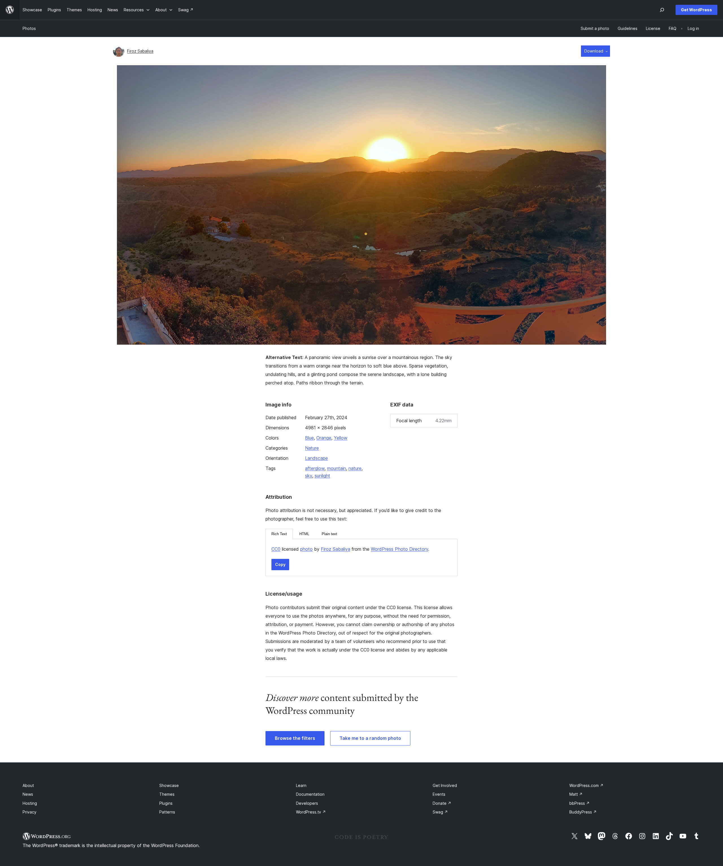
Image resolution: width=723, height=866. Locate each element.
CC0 (275, 549)
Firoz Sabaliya (140, 51)
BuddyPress (583, 812)
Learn (301, 785)
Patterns (167, 812)
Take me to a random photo (370, 738)
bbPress (579, 803)
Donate (442, 803)
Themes (167, 794)
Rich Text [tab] (279, 534)
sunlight (322, 475)
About (28, 785)
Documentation (310, 794)
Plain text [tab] (329, 534)
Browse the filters (295, 738)
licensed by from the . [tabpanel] (350, 549)
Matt (576, 794)
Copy (280, 564)
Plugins (166, 803)
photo (306, 549)
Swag (440, 812)
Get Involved (445, 785)
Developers (307, 803)
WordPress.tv (311, 812)
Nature (312, 448)
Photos (29, 28)
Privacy (29, 812)
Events (439, 794)
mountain (336, 468)
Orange (323, 438)
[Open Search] (662, 10)
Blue (309, 438)
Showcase (169, 785)
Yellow (340, 438)
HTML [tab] (304, 534)
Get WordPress (696, 9)
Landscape (316, 458)
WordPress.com (586, 785)
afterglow (315, 468)
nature (355, 468)
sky (308, 475)
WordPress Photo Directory (399, 549)
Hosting (30, 803)
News (28, 794)
